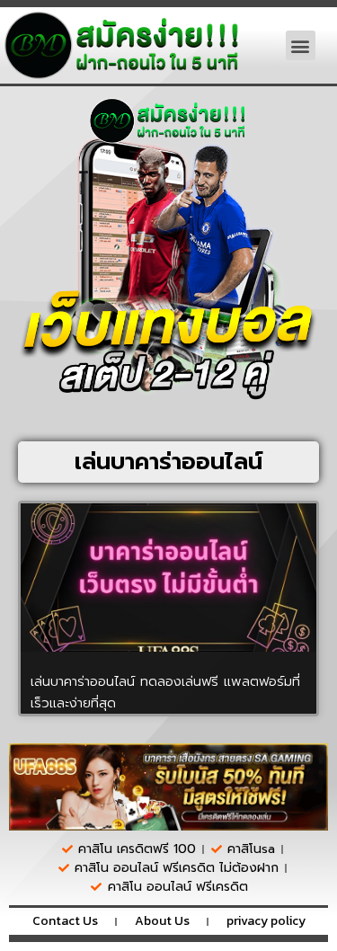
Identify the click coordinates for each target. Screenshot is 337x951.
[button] (300, 45)
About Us (162, 920)
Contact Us (65, 920)
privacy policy (266, 920)
